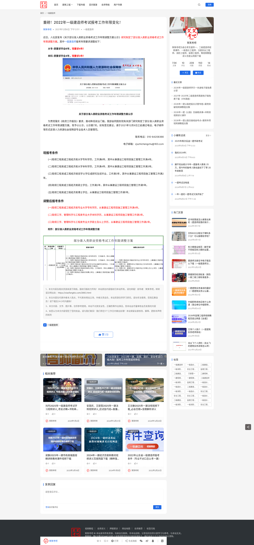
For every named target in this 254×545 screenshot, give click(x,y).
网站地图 (126, 528)
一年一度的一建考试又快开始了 (189, 194)
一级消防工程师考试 (179, 391)
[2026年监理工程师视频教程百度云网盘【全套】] (179, 318)
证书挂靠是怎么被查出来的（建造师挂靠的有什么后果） (199, 222)
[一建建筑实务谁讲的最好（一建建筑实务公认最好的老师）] (179, 291)
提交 (157, 507)
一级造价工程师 (192, 365)
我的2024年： (181, 152)
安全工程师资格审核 (192, 396)
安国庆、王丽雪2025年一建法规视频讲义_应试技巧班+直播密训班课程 (103, 407)
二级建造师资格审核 (192, 387)
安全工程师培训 (192, 369)
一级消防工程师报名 (179, 382)
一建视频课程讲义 (192, 378)
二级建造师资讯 (179, 400)
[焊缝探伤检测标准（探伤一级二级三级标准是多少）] (179, 277)
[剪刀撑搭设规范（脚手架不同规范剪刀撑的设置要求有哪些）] (179, 250)
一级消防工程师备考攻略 (179, 405)
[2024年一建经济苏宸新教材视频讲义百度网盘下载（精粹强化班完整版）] (103, 439)
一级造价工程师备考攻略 (192, 391)
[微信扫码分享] (141, 541)
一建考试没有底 (182, 182)
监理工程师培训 (205, 369)
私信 (199, 73)
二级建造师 (205, 378)
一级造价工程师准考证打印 (205, 396)
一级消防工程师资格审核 (192, 405)
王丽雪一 (191, 374)
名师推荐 (138, 528)
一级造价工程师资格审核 (205, 382)
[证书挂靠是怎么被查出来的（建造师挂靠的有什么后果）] (179, 222)
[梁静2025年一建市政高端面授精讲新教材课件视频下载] (62, 439)
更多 (208, 135)
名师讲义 (101, 528)
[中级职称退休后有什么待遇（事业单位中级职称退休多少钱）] (179, 305)
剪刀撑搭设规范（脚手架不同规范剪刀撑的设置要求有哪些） (199, 250)
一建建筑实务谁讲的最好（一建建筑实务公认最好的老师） (199, 291)
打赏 (114, 540)
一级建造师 (88, 29)
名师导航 (105, 4)
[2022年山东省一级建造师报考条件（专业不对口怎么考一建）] (145, 439)
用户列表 (118, 4)
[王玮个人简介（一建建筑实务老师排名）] (179, 332)
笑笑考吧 (47, 29)
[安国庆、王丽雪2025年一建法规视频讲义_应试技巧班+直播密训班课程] (103, 390)
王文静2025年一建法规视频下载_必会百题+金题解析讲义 (143, 407)
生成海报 (132, 541)
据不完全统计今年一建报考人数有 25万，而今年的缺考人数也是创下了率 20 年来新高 (193, 167)
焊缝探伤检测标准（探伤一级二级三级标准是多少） (199, 277)
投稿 (209, 5)
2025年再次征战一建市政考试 (188, 141)
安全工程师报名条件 (179, 396)
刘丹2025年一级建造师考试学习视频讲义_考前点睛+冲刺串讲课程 (62, 407)
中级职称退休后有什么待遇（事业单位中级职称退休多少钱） (199, 305)
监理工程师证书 (192, 382)
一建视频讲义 (179, 378)
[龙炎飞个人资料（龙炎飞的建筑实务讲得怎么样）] (179, 346)
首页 (56, 4)
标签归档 (151, 528)
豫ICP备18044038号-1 (104, 536)
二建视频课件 (205, 374)
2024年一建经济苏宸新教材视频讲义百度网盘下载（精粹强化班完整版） (103, 457)
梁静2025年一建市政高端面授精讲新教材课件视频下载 (61, 457)
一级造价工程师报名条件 (179, 387)
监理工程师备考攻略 (192, 400)
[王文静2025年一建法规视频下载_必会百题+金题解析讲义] (145, 390)
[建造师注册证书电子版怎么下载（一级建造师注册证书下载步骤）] (179, 263)
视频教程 (89, 528)
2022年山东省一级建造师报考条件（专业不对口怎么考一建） (144, 457)
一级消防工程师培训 (179, 369)
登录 (47, 507)
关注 (186, 73)
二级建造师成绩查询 (179, 374)
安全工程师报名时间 (205, 391)
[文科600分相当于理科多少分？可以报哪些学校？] (179, 236)
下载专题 (81, 4)
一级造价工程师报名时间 (205, 387)
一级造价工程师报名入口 (205, 400)
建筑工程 (66, 4)
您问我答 (93, 4)
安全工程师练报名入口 (205, 405)
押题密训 (114, 528)
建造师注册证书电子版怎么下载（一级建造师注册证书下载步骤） (199, 263)
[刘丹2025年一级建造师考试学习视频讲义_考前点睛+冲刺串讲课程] (62, 390)
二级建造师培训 (205, 365)
